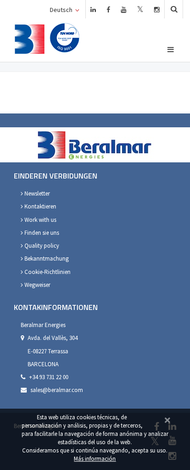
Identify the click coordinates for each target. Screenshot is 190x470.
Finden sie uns (41, 233)
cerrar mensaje (167, 419)
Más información (95, 458)
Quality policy (41, 246)
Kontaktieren (39, 206)
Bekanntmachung (46, 258)
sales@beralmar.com (56, 390)
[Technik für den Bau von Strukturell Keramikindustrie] (29, 39)
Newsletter (36, 193)
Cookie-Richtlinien (47, 272)
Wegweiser (36, 285)
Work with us (39, 220)
